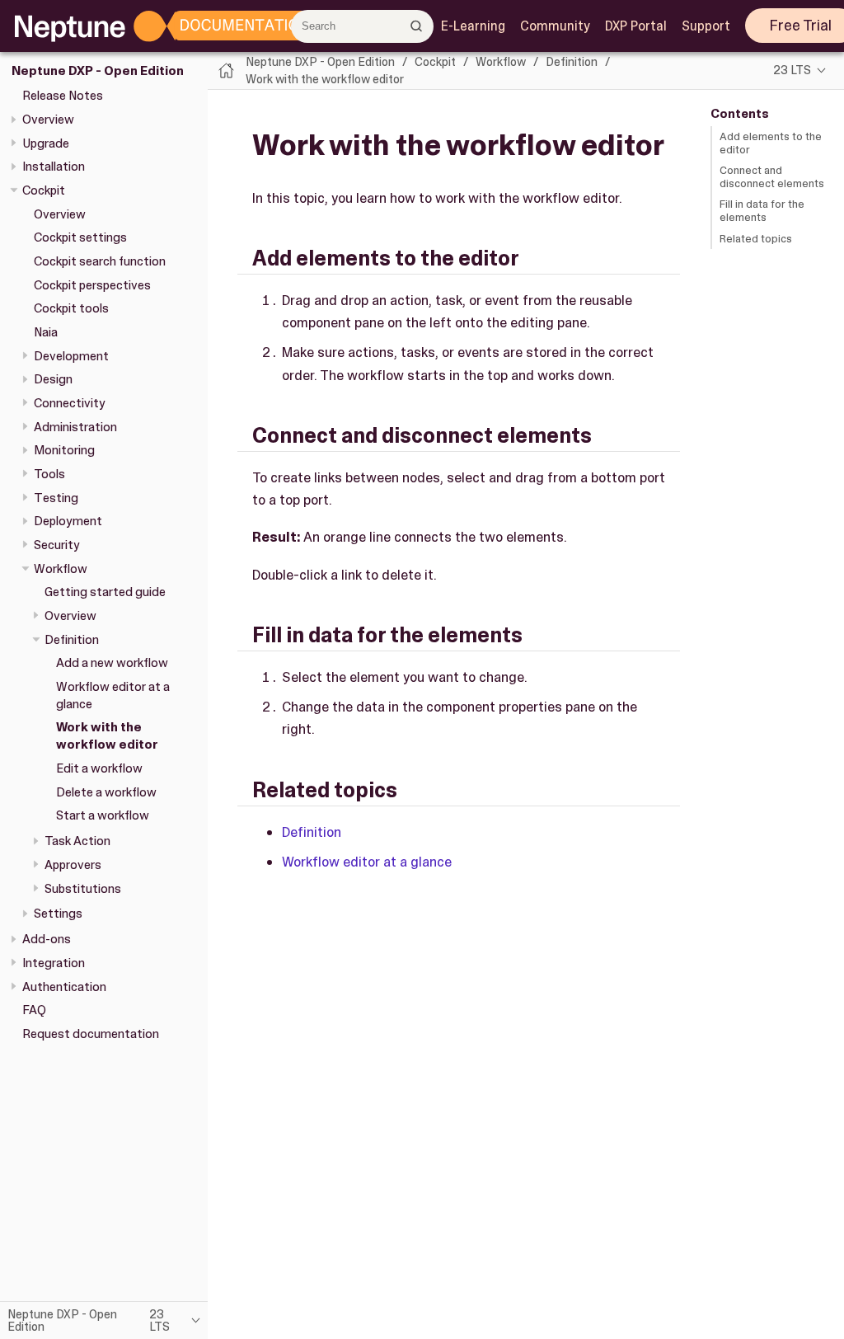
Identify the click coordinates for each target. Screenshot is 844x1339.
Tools (49, 474)
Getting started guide (105, 592)
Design (53, 379)
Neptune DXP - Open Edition (98, 71)
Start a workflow (102, 815)
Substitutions (83, 889)
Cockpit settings (80, 237)
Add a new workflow (112, 663)
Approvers (73, 865)
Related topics (756, 239)
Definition (72, 640)
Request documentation (90, 1034)
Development (71, 356)
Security (57, 545)
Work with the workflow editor (107, 736)
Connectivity (70, 403)
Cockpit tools (71, 308)
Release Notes (62, 95)
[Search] (416, 26)
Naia (46, 332)
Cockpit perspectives (92, 285)
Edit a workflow (99, 768)
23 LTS (792, 70)
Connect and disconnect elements (772, 176)
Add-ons (46, 939)
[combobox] (362, 26)
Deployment (68, 521)
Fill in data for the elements (762, 210)
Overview (48, 119)
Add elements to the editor (771, 143)
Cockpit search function (100, 261)
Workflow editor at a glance (367, 862)
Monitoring (64, 450)
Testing (56, 498)
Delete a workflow (106, 792)
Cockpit (43, 190)
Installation (53, 166)
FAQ (34, 1010)
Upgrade (45, 143)
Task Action (77, 841)
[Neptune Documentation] (223, 26)
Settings (58, 913)
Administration (75, 427)
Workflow (60, 569)
